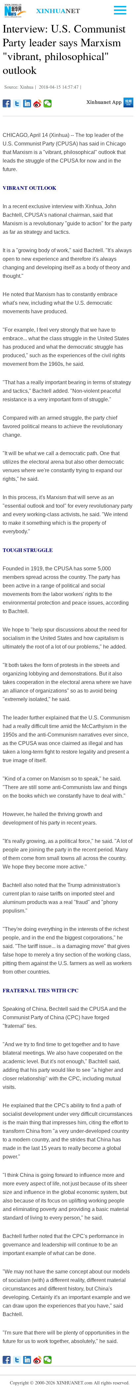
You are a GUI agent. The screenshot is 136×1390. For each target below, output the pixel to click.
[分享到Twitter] (17, 103)
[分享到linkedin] (27, 103)
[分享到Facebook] (7, 103)
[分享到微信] (48, 103)
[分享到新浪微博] (37, 103)
